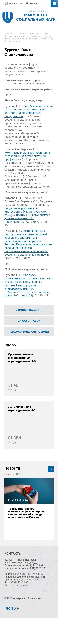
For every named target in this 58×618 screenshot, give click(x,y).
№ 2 (35, 221)
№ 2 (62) (27, 295)
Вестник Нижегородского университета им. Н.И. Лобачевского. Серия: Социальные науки (27, 290)
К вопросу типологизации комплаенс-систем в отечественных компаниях (28, 278)
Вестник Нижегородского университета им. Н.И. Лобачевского (27, 218)
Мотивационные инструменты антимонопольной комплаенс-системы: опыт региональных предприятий (25, 236)
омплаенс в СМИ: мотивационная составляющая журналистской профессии (27, 156)
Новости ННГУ (12, 474)
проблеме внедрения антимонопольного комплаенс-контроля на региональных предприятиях (28, 111)
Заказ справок (29, 320)
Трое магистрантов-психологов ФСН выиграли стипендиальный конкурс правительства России (26, 513)
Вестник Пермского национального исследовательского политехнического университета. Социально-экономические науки (28, 249)
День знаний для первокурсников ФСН (22, 408)
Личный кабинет (29, 310)
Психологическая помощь (29, 331)
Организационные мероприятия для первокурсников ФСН (22, 358)
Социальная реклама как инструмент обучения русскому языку (25, 211)
